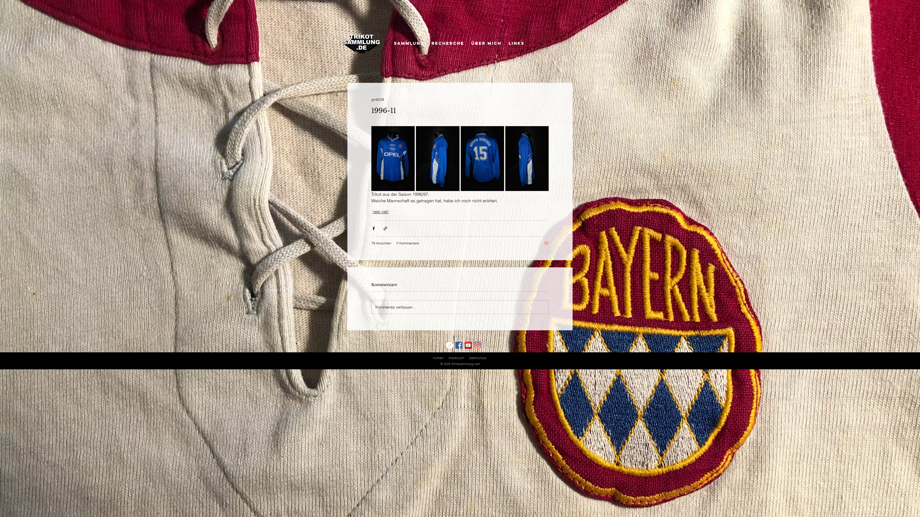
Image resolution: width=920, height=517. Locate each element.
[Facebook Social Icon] (458, 345)
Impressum (456, 358)
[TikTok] (449, 345)
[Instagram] (477, 345)
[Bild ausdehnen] (393, 158)
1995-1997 (380, 212)
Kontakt (438, 358)
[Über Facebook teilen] (373, 228)
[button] (566, 61)
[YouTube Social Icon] (468, 345)
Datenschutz (478, 358)
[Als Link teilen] (385, 228)
